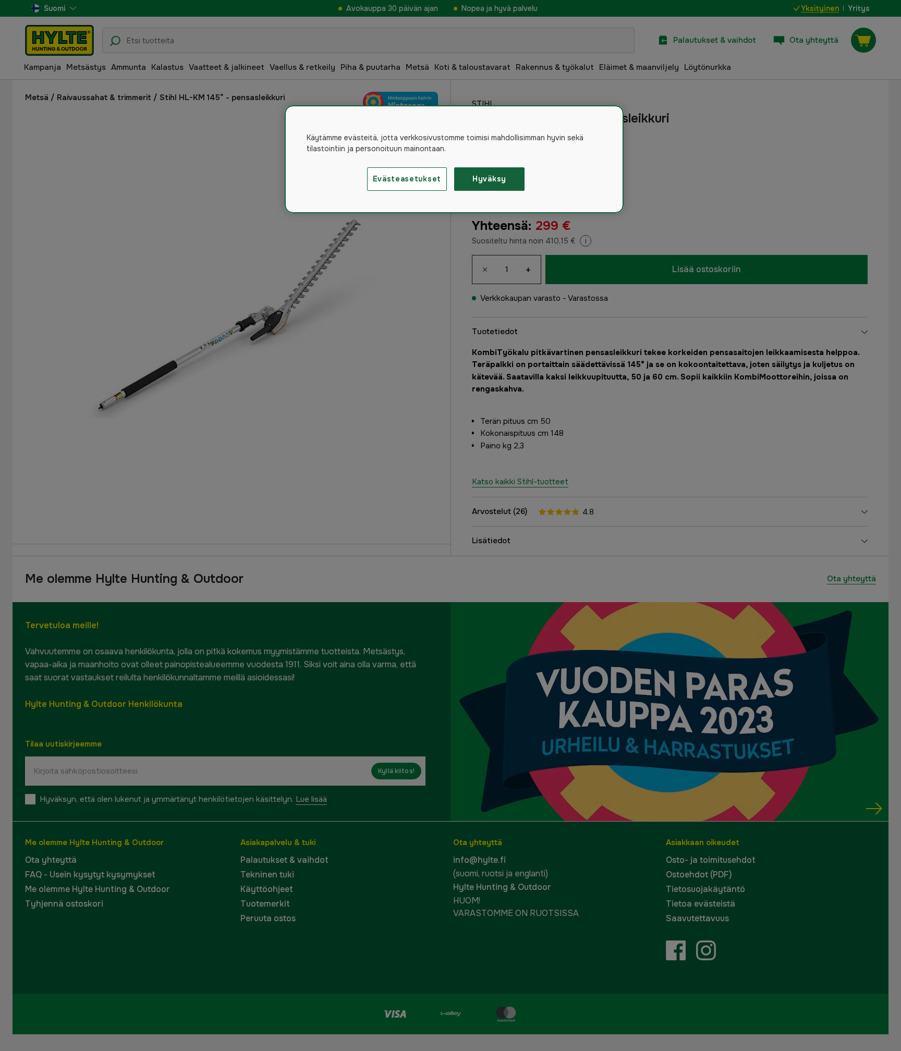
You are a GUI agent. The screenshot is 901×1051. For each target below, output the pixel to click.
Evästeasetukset (407, 179)
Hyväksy (489, 179)
